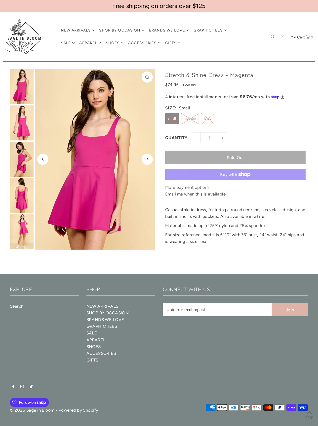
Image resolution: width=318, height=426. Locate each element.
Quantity (176, 137)
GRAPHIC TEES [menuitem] (208, 30)
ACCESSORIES (101, 353)
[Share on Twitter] (312, 97)
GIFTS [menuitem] (171, 43)
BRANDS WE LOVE (105, 319)
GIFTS (92, 360)
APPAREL (96, 339)
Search (17, 306)
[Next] (147, 159)
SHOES (93, 346)
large (208, 118)
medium (190, 118)
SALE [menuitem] (66, 43)
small (172, 118)
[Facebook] (13, 387)
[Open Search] (272, 36)
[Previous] (42, 159)
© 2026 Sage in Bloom (32, 410)
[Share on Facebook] (312, 85)
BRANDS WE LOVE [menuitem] (167, 30)
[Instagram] (22, 387)
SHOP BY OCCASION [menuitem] (119, 30)
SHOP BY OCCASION (107, 312)
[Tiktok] (31, 387)
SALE (91, 332)
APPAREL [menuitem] (88, 43)
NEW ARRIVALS (102, 306)
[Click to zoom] (147, 77)
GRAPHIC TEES (101, 326)
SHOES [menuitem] (113, 43)
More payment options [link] (187, 187)
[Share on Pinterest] (312, 110)
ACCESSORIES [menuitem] (142, 43)
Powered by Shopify (78, 410)
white (258, 216)
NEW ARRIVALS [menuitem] (76, 30)
